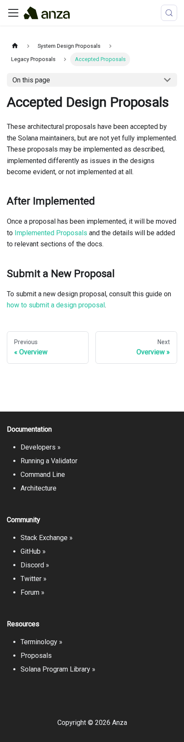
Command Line (43, 474)
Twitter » (34, 579)
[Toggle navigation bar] (13, 12)
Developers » (41, 447)
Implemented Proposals (51, 233)
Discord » (35, 565)
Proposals (36, 655)
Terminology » (41, 642)
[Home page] (15, 46)
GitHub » (33, 551)
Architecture (38, 488)
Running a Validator (49, 461)
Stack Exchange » (47, 538)
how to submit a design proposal (56, 305)
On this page (31, 80)
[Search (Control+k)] (169, 13)
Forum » (33, 592)
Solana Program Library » (58, 669)
